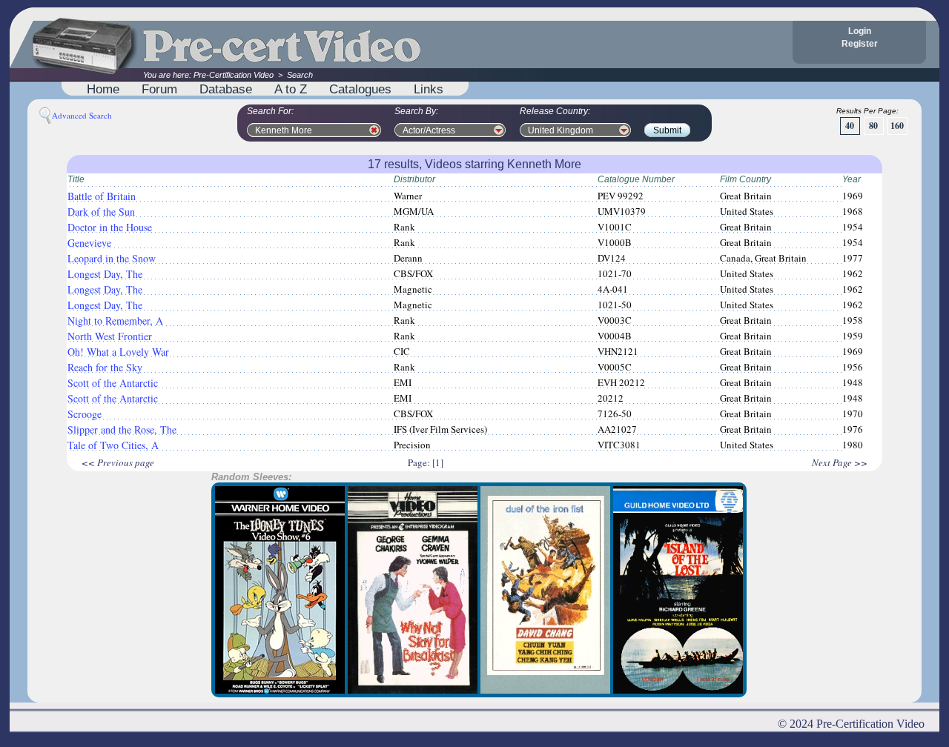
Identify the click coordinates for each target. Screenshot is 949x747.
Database (225, 89)
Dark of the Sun (101, 212)
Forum (159, 89)
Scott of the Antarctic (112, 383)
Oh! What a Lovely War (118, 352)
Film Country (745, 179)
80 (873, 125)
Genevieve (89, 243)
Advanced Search (82, 115)
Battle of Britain (101, 196)
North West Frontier (109, 336)
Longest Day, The (104, 274)
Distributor (414, 179)
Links (428, 89)
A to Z (290, 89)
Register (859, 44)
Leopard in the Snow (111, 258)
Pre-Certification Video (234, 74)
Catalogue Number (636, 179)
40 (849, 125)
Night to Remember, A (115, 320)
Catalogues (360, 89)
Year (851, 179)
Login (859, 31)
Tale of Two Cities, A (113, 445)
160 (897, 125)
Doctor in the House (109, 227)
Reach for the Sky (104, 367)
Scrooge (84, 414)
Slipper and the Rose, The (121, 429)
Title (76, 179)
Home (103, 89)
